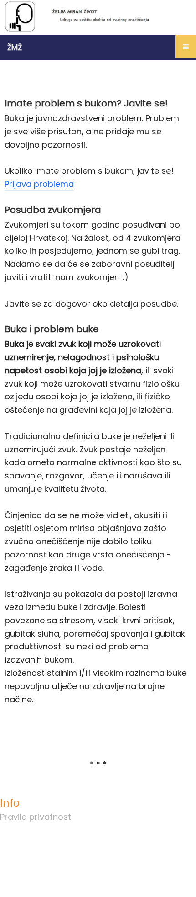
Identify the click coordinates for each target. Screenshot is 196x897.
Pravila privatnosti (36, 817)
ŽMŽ (14, 47)
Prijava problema (39, 184)
